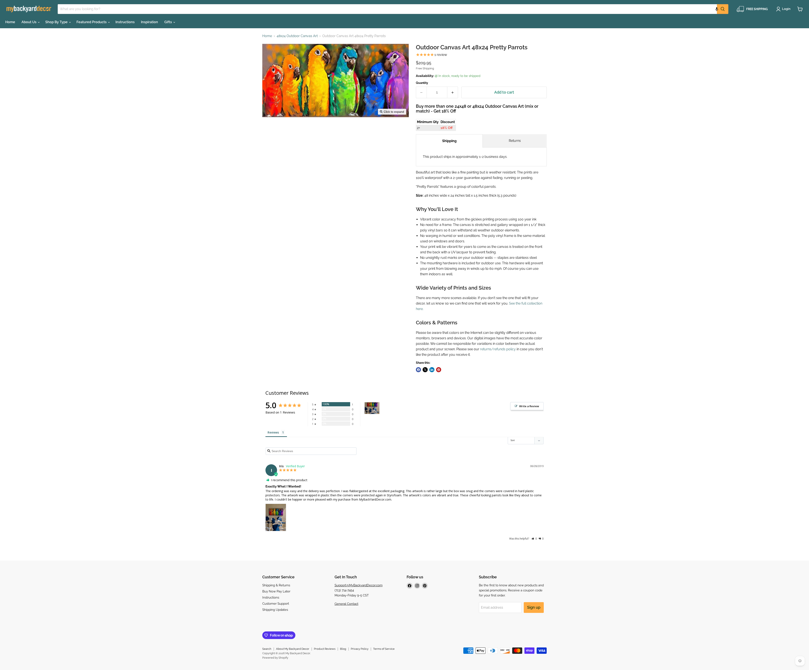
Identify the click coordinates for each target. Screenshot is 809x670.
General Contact (346, 604)
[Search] (722, 9)
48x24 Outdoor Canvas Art (297, 36)
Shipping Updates (275, 610)
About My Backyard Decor (292, 648)
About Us (29, 22)
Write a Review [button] (529, 406)
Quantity (422, 83)
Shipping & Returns (276, 585)
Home (10, 22)
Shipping (449, 141)
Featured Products (91, 22)
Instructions (125, 22)
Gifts (168, 22)
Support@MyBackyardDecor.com (359, 585)
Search (266, 648)
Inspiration (149, 22)
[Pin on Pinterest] (438, 369)
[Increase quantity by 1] (452, 92)
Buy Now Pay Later (276, 591)
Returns (515, 141)
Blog (343, 648)
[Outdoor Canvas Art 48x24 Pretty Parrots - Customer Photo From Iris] (372, 408)
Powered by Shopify (275, 657)
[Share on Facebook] (418, 369)
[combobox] (387, 9)
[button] (716, 9)
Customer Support (275, 604)
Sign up (533, 607)
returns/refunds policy (498, 349)
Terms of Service (384, 648)
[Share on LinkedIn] (431, 369)
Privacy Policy (359, 648)
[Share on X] (425, 369)
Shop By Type (56, 22)
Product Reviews (324, 648)
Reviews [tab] (273, 432)
